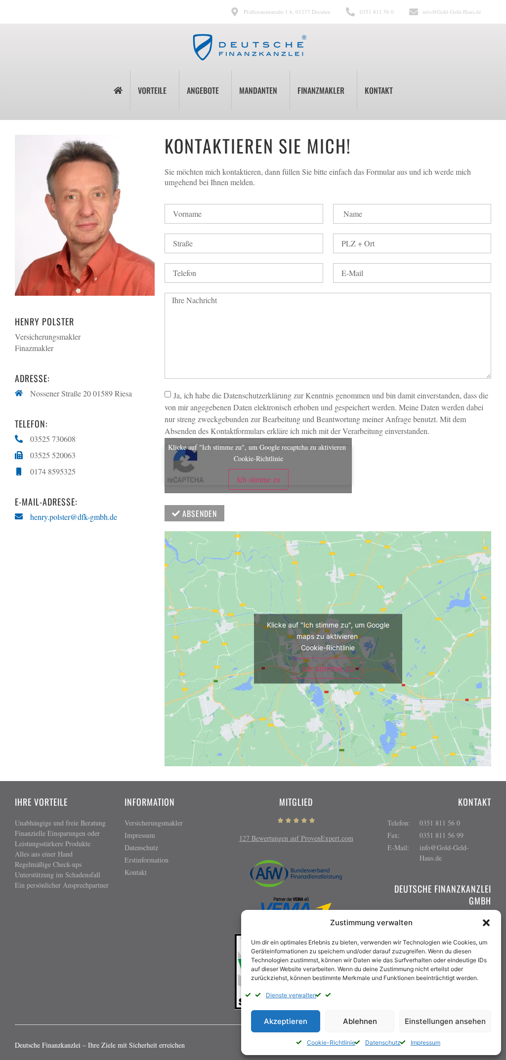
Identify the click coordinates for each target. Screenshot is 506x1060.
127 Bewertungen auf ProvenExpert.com (296, 838)
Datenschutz (383, 1042)
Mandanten (258, 90)
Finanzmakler (320, 90)
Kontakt (379, 90)
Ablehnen (360, 1021)
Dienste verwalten (291, 995)
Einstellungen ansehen (445, 1021)
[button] (486, 923)
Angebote (203, 90)
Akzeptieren (285, 1021)
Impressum (425, 1042)
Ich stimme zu (258, 479)
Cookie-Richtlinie (331, 1042)
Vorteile (152, 90)
